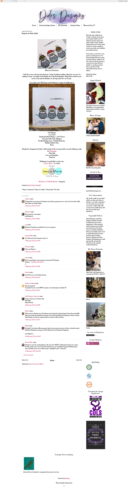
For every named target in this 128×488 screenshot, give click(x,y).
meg (26, 224)
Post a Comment (28, 355)
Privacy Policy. (75, 25)
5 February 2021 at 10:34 (32, 290)
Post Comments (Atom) (36, 364)
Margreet (28, 212)
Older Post (79, 360)
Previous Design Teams (47, 25)
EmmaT (27, 272)
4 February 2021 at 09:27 (32, 277)
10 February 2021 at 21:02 (33, 336)
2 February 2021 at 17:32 (32, 206)
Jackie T (27, 199)
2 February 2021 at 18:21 (32, 219)
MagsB (27, 326)
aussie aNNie (29, 235)
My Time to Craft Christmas (48, 182)
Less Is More (48, 163)
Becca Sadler (29, 342)
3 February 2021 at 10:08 (32, 251)
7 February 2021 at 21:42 (32, 320)
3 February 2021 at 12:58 (32, 266)
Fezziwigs (53, 151)
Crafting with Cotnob (37, 262)
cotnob (27, 257)
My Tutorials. (62, 25)
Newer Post (25, 360)
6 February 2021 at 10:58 (32, 305)
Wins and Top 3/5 (89, 25)
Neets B (27, 311)
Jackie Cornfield (30, 283)
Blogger (67, 478)
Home (34, 25)
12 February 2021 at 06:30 (33, 351)
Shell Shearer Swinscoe (32, 296)
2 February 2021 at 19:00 (32, 229)
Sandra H (28, 246)
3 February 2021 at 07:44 (32, 241)
